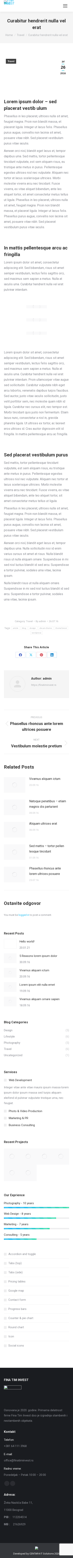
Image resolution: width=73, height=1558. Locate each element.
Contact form (17, 1300)
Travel (11, 61)
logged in (23, 914)
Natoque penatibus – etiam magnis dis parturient (47, 804)
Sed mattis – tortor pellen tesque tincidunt (46, 848)
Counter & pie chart (20, 1318)
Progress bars (17, 1309)
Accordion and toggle (22, 1254)
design (33, 628)
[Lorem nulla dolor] (12, 1173)
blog (24, 628)
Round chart (16, 1327)
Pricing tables (17, 1281)
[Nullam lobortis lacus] (45, 1156)
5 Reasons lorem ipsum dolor (38, 956)
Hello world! (26, 941)
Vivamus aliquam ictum (44, 779)
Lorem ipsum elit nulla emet (37, 984)
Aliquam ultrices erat (43, 823)
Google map (16, 1290)
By (41, 621)
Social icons (16, 1345)
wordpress (36, 633)
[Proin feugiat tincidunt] (28, 1173)
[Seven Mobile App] (12, 1156)
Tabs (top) (15, 1263)
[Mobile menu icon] (65, 6)
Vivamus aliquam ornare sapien (39, 999)
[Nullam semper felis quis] (61, 1156)
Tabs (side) (15, 1272)
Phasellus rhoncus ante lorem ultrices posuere (45, 871)
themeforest (61, 628)
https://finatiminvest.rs (43, 684)
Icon (11, 1336)
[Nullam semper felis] (28, 1156)
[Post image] (14, 785)
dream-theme (46, 628)
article (15, 628)
